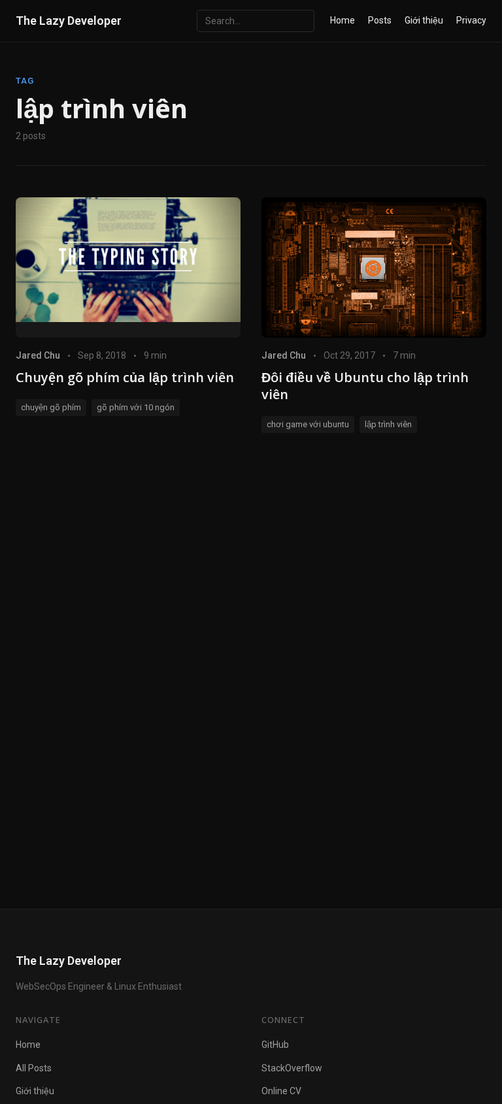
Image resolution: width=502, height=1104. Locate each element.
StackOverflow (291, 1068)
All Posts (34, 1068)
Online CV (281, 1091)
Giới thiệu (424, 20)
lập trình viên (388, 424)
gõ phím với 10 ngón (136, 407)
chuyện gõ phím (51, 407)
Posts (380, 20)
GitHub (275, 1044)
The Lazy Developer (69, 20)
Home (342, 20)
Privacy (471, 20)
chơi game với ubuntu (308, 424)
